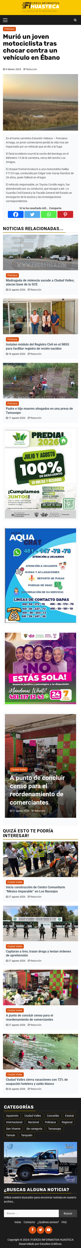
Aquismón (12, 1115)
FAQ (64, 1222)
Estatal (69, 1115)
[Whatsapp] (49, 214)
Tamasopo (54, 1128)
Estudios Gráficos (50, 1243)
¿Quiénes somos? (48, 1222)
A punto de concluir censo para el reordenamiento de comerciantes (29, 1017)
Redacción (31, 69)
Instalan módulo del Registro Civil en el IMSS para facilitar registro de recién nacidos (37, 346)
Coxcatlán (53, 1115)
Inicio (18, 1222)
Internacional (14, 1122)
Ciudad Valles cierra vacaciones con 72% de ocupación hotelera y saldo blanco (37, 1082)
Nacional (33, 1122)
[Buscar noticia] (75, 20)
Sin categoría (34, 1128)
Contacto (29, 1222)
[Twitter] (32, 214)
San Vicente (13, 1128)
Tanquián (26, 1135)
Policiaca (9, 29)
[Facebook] (16, 214)
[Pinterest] (65, 214)
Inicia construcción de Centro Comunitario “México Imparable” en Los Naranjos (35, 889)
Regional (67, 1122)
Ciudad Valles (18, 769)
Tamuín (10, 1135)
